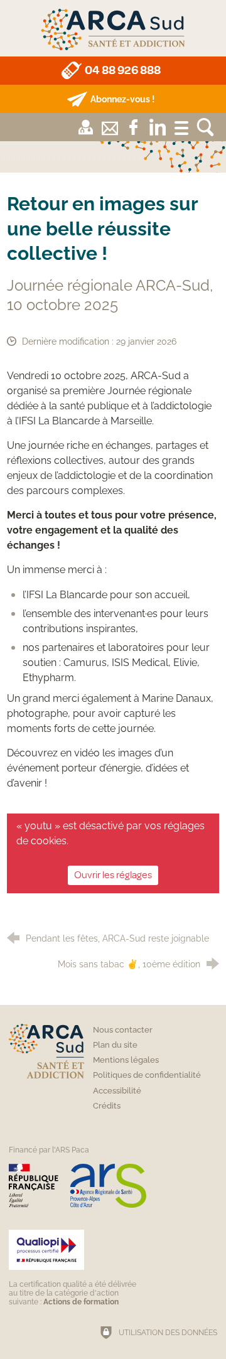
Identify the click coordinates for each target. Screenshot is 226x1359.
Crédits (107, 1105)
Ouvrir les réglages (113, 875)
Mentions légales (126, 1060)
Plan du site (115, 1045)
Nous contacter (123, 1029)
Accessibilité (117, 1090)
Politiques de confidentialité (147, 1075)
